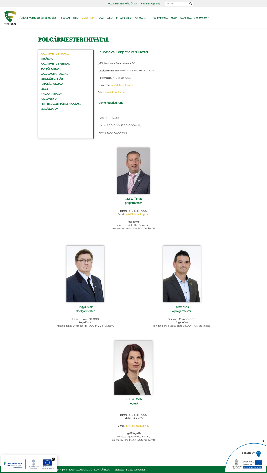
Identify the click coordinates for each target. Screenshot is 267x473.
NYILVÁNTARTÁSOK (51, 93)
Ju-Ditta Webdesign (135, 469)
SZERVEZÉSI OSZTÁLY (52, 78)
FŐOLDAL (65, 18)
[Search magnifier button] (191, 4)
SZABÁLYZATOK (49, 108)
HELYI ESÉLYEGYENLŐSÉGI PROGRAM (61, 103)
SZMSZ (44, 88)
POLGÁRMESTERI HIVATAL (55, 53)
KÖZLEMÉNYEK (49, 98)
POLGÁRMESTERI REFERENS (55, 63)
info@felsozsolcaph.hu (122, 85)
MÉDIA (174, 18)
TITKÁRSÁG (47, 58)
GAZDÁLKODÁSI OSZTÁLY (55, 73)
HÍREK (76, 18)
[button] (95, 17)
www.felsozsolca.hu (115, 92)
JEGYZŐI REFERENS (51, 68)
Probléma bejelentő (150, 3)
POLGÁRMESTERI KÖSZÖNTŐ (122, 3)
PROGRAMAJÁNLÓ (159, 18)
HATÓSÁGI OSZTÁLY (52, 83)
